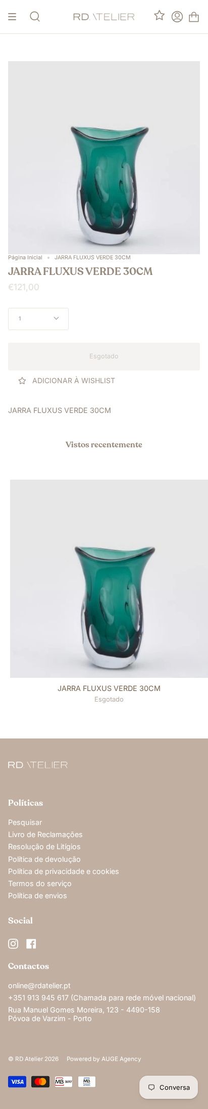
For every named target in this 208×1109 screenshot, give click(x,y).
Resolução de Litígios (44, 846)
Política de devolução (44, 859)
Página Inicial (25, 257)
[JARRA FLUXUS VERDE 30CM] (109, 579)
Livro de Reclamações (45, 834)
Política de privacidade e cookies (63, 871)
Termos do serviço (40, 883)
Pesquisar (25, 822)
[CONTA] (177, 16)
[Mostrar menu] (15, 16)
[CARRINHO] (194, 16)
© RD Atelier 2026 (33, 1058)
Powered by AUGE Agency (104, 1058)
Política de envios (37, 895)
